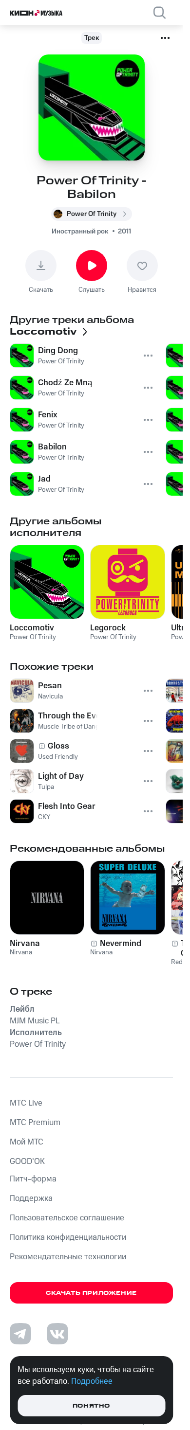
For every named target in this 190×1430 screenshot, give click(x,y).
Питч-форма (33, 1179)
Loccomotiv (32, 628)
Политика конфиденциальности (68, 1237)
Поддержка (31, 1198)
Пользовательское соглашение (67, 1218)
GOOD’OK (27, 1161)
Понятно (91, 1406)
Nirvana (25, 943)
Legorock (108, 628)
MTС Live (26, 1103)
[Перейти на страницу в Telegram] (20, 1333)
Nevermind (120, 943)
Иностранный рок (80, 231)
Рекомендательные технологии (68, 1257)
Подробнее (92, 1381)
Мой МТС (26, 1142)
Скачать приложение (91, 1293)
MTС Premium (35, 1122)
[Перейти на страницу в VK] (57, 1333)
